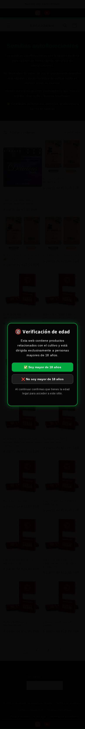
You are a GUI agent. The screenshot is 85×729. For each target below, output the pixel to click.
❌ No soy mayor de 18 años (42, 379)
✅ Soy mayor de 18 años (42, 367)
